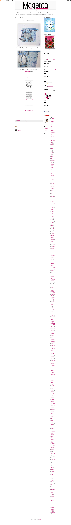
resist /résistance (52, 428)
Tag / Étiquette (52, 471)
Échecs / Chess (52, 233)
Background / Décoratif (52, 143)
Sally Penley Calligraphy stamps (53, 437)
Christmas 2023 (52, 174)
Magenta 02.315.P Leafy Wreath (53, 290)
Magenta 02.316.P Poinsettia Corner (53, 291)
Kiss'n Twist (52, 277)
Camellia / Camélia (53, 160)
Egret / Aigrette (52, 235)
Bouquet (52, 156)
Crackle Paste (52, 189)
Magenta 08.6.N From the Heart (52, 335)
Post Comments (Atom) (20, 134)
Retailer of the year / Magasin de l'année (53, 430)
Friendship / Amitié (53, 255)
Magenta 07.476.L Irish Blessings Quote (53, 306)
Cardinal (52, 165)
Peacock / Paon (52, 413)
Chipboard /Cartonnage (52, 169)
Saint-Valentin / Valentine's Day (52, 434)
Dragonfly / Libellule (53, 198)
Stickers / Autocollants (52, 467)
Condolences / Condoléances (52, 185)
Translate (49, 83)
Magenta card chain (53, 365)
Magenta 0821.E (52, 342)
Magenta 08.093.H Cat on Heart (53, 334)
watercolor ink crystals (52, 495)
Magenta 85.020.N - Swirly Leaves (53, 364)
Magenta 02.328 (52, 296)
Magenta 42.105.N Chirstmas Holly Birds (53, 356)
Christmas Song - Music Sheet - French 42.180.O (29, 99)
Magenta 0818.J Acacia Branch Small (53, 341)
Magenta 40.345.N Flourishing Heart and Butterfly (53, 353)
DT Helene (52, 218)
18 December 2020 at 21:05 (20, 130)
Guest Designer (52, 269)
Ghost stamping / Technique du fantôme (52, 262)
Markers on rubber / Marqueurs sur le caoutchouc (53, 387)
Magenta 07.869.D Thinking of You (53, 317)
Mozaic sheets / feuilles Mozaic (52, 399)
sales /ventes (52, 435)
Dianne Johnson (46, 133)
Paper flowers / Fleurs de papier (52, 411)
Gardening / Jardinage (52, 259)
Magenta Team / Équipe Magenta (52, 375)
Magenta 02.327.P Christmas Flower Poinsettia (53, 295)
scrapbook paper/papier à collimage (52, 442)
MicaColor (52, 391)
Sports (51, 458)
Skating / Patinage (53, 450)
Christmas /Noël (18, 121)
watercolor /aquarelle (52, 492)
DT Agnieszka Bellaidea (52, 201)
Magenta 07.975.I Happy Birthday (52, 322)
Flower (51, 249)
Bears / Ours (52, 144)
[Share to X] (24, 120)
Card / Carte (52, 162)
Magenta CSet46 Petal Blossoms (52, 370)
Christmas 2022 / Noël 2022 (52, 173)
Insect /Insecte (52, 276)
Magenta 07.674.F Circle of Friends (53, 315)
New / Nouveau (52, 401)
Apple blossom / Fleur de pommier (52, 130)
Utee (51, 484)
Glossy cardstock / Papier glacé (53, 267)
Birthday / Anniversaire (52, 148)
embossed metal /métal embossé (52, 239)
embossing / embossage (52, 241)
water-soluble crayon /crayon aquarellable (53, 491)
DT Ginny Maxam (52, 216)
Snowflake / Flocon (53, 453)
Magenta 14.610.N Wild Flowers (53, 345)
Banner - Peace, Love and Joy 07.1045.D (29, 110)
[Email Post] (21, 120)
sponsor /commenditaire (52, 457)
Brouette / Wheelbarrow (52, 157)
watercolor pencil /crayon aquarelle (52, 500)
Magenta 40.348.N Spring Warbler (53, 355)
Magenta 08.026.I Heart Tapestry (52, 333)
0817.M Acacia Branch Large (52, 121)
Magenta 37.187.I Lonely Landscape (53, 351)
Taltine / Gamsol (52, 472)
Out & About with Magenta (52, 408)
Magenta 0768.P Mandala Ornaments (53, 331)
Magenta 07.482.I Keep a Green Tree (53, 307)
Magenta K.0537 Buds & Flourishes (53, 288)
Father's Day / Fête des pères (53, 244)
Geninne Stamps (52, 260)
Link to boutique (29, 77)
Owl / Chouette (52, 409)
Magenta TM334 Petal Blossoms (52, 382)
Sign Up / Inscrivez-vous (49, 86)
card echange (52, 164)
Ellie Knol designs (53, 236)
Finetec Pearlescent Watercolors (53, 246)
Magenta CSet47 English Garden (52, 371)
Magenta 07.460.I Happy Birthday (52, 304)
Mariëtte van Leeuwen (27, 71)
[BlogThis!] (23, 120)
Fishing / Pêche (52, 248)
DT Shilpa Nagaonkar (52, 231)
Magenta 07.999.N (53, 328)
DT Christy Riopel (52, 210)
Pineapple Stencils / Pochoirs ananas (53, 423)
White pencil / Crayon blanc (52, 506)
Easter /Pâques (52, 232)
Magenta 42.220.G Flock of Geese (53, 358)
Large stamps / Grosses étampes (52, 280)
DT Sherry (52, 230)
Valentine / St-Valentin (52, 485)
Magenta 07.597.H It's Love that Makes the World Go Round (53, 313)
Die (51, 193)
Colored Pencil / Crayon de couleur (53, 183)
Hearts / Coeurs (52, 272)
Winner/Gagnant (52, 507)
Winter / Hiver (52, 508)
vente (51, 486)
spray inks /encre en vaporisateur (53, 459)
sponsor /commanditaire (52, 456)
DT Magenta (52, 224)
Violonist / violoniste (53, 489)
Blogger (40, 519)
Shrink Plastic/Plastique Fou (53, 447)
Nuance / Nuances (53, 403)
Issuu (47, 59)
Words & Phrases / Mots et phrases (53, 512)
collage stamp (52, 182)
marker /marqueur (52, 385)
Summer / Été (52, 469)
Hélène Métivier (46, 127)
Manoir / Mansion (52, 384)
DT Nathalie (52, 227)
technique (52, 473)
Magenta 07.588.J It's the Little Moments (53, 311)
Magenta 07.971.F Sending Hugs (53, 321)
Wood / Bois (52, 511)
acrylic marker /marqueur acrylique (53, 122)
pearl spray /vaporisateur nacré (53, 414)
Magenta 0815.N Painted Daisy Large (53, 337)
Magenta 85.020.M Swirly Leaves (53, 363)
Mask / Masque (52, 390)
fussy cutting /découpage (52, 257)
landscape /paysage (53, 279)
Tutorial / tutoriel (52, 483)
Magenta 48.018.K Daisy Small (53, 359)
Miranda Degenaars (47, 132)
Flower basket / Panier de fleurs (52, 251)
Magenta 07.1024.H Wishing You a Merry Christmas (53, 300)
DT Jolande (52, 222)
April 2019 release (53, 132)
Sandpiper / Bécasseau (52, 439)
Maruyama (52, 388)
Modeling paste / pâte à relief (52, 393)
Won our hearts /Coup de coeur (52, 510)
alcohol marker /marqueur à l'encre (53, 127)
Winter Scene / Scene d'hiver (52, 509)
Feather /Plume (52, 245)
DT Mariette (21, 121)
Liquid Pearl (52, 283)
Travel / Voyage (52, 480)
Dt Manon (52, 225)
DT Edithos (52, 214)
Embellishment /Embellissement (52, 237)
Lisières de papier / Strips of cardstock (53, 284)
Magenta (52, 287)
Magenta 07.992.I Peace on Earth (52, 327)
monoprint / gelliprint (53, 395)
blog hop (52, 152)
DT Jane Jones (52, 221)
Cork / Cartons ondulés (52, 186)
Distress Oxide (52, 196)
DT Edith (52, 213)
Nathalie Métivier (46, 128)
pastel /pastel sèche (53, 412)
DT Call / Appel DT (53, 203)
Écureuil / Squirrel (52, 234)
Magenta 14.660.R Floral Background (53, 347)
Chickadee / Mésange (52, 167)
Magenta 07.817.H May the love (53, 316)
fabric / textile (52, 243)
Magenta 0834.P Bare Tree (52, 344)
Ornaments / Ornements (52, 407)
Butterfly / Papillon (53, 159)
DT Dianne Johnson (53, 212)
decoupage (52, 192)
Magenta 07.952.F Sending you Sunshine (53, 319)
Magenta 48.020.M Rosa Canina (53, 362)
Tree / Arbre (52, 481)
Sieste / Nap (52, 448)
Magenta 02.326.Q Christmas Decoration (53, 293)
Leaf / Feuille (52, 282)
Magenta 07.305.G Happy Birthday (53, 303)
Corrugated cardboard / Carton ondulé (53, 188)
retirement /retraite (53, 431)
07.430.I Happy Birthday (52, 120)
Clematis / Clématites (52, 180)
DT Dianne (52, 211)
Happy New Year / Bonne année (53, 271)
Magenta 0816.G (52, 339)
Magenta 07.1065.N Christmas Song (53, 301)
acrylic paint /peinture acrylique (53, 124)
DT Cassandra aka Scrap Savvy (53, 207)
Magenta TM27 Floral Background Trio (53, 379)
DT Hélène (52, 219)
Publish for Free (54, 59)
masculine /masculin (53, 389)
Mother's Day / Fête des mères (53, 397)
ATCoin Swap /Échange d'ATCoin (53, 138)
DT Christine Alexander (52, 209)
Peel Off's (52, 418)
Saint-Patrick (52, 433)
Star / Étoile (52, 463)
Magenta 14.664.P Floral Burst (53, 348)
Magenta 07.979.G (53, 324)
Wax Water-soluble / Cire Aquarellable (53, 503)
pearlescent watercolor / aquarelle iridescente (52, 417)
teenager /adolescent (52, 474)
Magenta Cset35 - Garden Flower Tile (53, 368)
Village (51, 488)
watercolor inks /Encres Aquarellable (53, 496)
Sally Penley (52, 436)
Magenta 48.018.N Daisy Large (53, 360)
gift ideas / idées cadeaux (52, 265)
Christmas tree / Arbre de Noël (52, 175)
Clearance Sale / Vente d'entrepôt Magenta (52, 179)
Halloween (52, 270)
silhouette (52, 449)
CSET (51, 190)
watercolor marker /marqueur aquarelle (53, 498)
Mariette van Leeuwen (46, 130)
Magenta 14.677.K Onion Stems (53, 350)
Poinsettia (52, 424)
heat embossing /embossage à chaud (53, 273)
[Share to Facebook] (25, 120)
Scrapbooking (52, 443)
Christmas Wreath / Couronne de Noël (53, 176)
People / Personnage (52, 420)
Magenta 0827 (52, 343)
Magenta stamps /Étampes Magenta (25, 121)
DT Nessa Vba (52, 228)
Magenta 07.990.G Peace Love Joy (53, 326)
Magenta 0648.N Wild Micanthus (52, 297)
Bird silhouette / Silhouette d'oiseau (53, 146)
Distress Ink (52, 195)
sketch (51, 451)
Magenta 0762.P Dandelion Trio (52, 330)
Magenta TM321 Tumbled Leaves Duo (52, 380)
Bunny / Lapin (52, 158)
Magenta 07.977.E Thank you (53, 323)
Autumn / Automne (53, 140)
